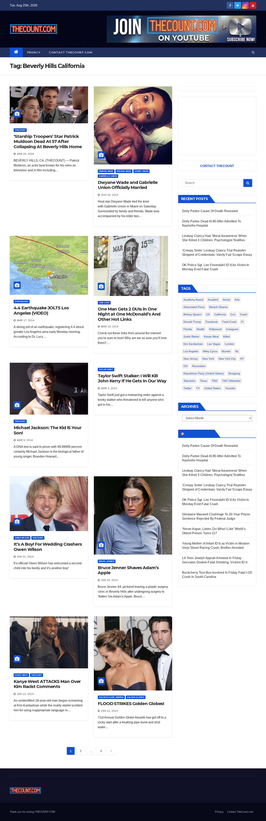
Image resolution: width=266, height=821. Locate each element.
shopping (234, 373)
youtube (230, 388)
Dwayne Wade (106, 171)
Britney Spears (192, 314)
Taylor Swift (106, 369)
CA (208, 314)
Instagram (232, 329)
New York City (227, 358)
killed (226, 336)
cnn (232, 314)
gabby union (141, 171)
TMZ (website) (231, 380)
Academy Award (193, 299)
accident (213, 299)
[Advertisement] (217, 126)
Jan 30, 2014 (109, 580)
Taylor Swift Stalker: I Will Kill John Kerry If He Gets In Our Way (132, 378)
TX (198, 388)
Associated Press (194, 307)
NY (242, 358)
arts (237, 299)
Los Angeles (190, 351)
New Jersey (190, 358)
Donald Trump (192, 321)
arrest (226, 299)
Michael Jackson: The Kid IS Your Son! (47, 430)
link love (104, 303)
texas (203, 380)
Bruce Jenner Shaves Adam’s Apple (128, 570)
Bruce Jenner (106, 561)
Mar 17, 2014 (25, 320)
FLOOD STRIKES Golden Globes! (131, 703)
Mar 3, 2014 (109, 388)
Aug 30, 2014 (109, 195)
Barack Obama (218, 307)
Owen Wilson (22, 538)
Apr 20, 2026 (25, 154)
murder (226, 351)
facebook (211, 321)
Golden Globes (135, 697)
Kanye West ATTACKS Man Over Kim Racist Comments (47, 684)
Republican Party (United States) (203, 373)
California (220, 314)
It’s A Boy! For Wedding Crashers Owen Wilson (48, 547)
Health (200, 329)
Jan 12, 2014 (109, 711)
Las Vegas (213, 343)
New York (208, 358)
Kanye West (21, 675)
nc (237, 351)
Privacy (34, 52)
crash (243, 314)
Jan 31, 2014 (25, 556)
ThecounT (20, 130)
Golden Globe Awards (111, 697)
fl (242, 321)
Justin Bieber (191, 336)
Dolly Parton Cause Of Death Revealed (210, 211)
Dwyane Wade (124, 171)
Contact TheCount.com (70, 52)
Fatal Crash (229, 321)
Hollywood (215, 329)
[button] (253, 52)
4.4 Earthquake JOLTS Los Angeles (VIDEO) (41, 310)
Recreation (198, 366)
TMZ (215, 380)
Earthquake (21, 301)
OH (185, 366)
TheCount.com (199, 433)
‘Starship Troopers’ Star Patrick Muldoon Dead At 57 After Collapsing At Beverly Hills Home (48, 141)
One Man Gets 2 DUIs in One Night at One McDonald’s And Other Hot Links (129, 314)
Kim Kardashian (193, 343)
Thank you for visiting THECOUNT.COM (32, 811)
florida (187, 329)
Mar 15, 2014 (110, 326)
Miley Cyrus (210, 351)
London (229, 343)
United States (212, 388)
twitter (187, 388)
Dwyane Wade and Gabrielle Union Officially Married (128, 185)
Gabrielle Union (108, 176)
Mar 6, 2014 (25, 440)
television (189, 380)
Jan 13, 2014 (25, 694)
